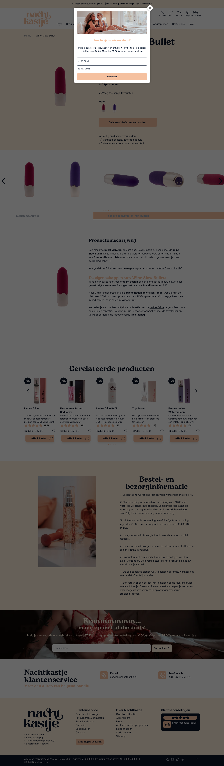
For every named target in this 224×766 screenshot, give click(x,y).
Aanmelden (112, 76)
